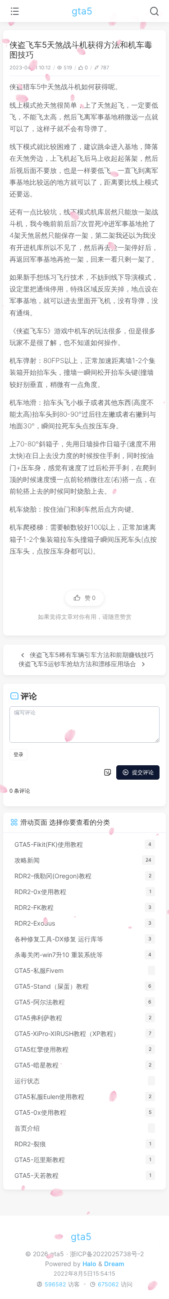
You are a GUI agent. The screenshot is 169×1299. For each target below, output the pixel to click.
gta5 (82, 11)
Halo (89, 1263)
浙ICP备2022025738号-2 (106, 1254)
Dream (114, 1263)
